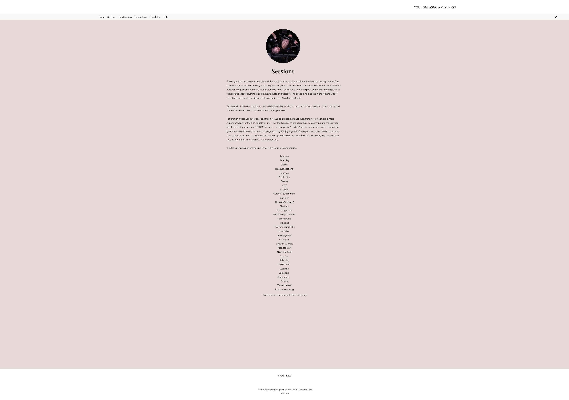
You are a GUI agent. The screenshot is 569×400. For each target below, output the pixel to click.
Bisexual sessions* (284, 169)
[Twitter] (555, 17)
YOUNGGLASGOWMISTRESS (435, 7)
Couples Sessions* (284, 202)
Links (299, 295)
